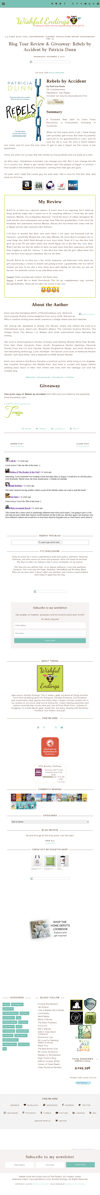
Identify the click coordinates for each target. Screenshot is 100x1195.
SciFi (19, 1026)
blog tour (22, 37)
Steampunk (9, 1031)
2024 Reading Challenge (50, 766)
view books (61, 782)
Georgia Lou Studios (75, 1184)
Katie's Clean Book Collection (47, 1033)
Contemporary (36, 37)
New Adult (9, 1026)
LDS (18, 1017)
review (75, 37)
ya (53, 39)
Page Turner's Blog (47, 1058)
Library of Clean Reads (49, 1064)
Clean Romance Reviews (49, 1067)
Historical (9, 1017)
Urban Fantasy (11, 1040)
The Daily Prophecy (47, 1023)
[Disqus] (50, 489)
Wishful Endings (41, 1184)
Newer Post (17, 444)
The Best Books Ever (48, 1049)
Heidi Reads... (44, 1016)
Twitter (70, 377)
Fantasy (24, 1013)
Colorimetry (43, 1013)
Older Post (83, 444)
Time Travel (20, 1035)
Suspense (8, 1035)
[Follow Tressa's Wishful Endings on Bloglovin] (83, 1084)
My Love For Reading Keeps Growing (48, 1041)
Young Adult (10, 1044)
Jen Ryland (43, 1007)
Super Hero (22, 1031)
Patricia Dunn (63, 37)
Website (30, 377)
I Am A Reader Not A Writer (51, 1010)
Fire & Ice (42, 1026)
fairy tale (24, 1044)
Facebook (57, 377)
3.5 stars (10, 37)
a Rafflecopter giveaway (17, 404)
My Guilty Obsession (48, 1052)
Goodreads (43, 377)
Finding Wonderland (48, 1004)
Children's (17, 1004)
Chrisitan (8, 1009)
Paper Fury (43, 1046)
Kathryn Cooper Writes (49, 1061)
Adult (6, 1004)
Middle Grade (10, 1022)
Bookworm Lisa (45, 1037)
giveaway (50, 37)
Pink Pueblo (56, 1177)
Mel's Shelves (44, 1029)
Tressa (47, 770)
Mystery (23, 1022)
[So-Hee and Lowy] (14, 809)
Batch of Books (45, 1019)
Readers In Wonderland (49, 1055)
